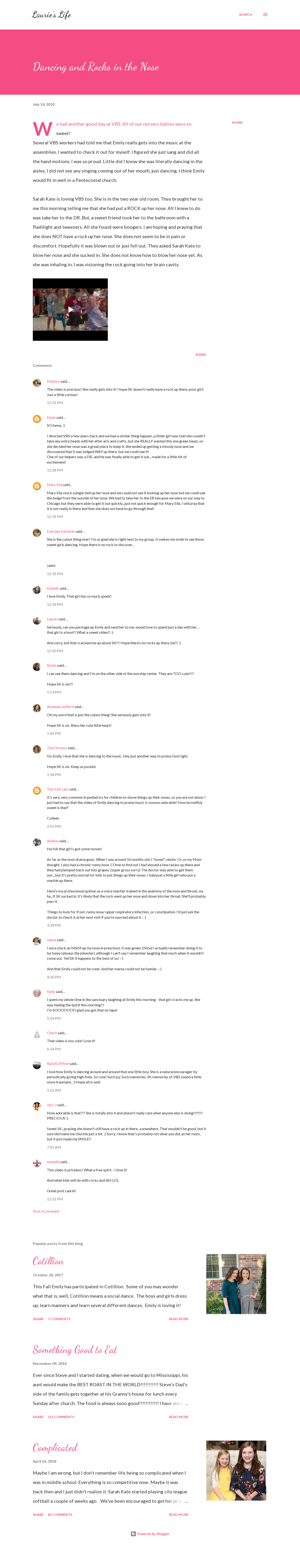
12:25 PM (55, 402)
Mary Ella (54, 484)
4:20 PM (54, 977)
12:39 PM (55, 604)
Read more (178, 1319)
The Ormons (57, 747)
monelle (53, 1161)
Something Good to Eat (75, 1349)
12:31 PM (55, 516)
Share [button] (237, 122)
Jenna (51, 939)
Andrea (53, 841)
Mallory (53, 381)
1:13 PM (54, 692)
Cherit (52, 1032)
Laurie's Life (51, 14)
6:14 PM (54, 1049)
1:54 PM (54, 774)
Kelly (51, 991)
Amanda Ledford (60, 706)
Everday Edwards (61, 531)
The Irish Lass (58, 789)
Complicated (55, 1447)
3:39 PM (54, 925)
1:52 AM (54, 1090)
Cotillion (48, 1261)
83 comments (60, 1515)
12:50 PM (55, 650)
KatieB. (53, 588)
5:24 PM (54, 1018)
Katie (51, 417)
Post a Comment (46, 1211)
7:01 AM (54, 1147)
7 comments (59, 1319)
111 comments (61, 1417)
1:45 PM (54, 733)
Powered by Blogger (152, 1534)
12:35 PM (55, 573)
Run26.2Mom (58, 1063)
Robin (51, 665)
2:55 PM (54, 826)
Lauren (52, 619)
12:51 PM (55, 1199)
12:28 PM (55, 470)
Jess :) (51, 1104)
